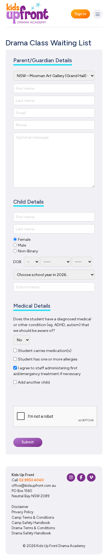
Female (24, 239)
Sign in (80, 14)
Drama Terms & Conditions (33, 528)
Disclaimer (20, 507)
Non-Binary (28, 251)
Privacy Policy (23, 512)
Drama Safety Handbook (31, 533)
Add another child (34, 382)
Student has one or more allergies (48, 359)
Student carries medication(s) (44, 350)
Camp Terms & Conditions (33, 517)
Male (22, 245)
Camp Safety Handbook (31, 523)
